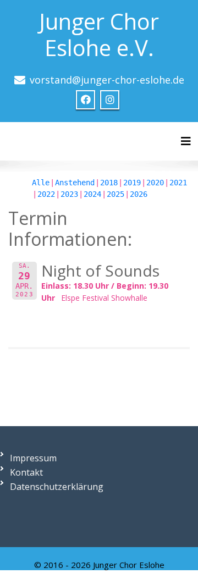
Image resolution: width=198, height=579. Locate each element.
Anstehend (75, 182)
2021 (178, 182)
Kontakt (26, 472)
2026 (138, 194)
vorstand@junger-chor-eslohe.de (107, 79)
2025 (115, 194)
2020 (155, 182)
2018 (109, 182)
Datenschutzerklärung (56, 487)
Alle (41, 182)
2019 (132, 182)
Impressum (33, 458)
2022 (46, 194)
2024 (92, 194)
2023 (69, 194)
